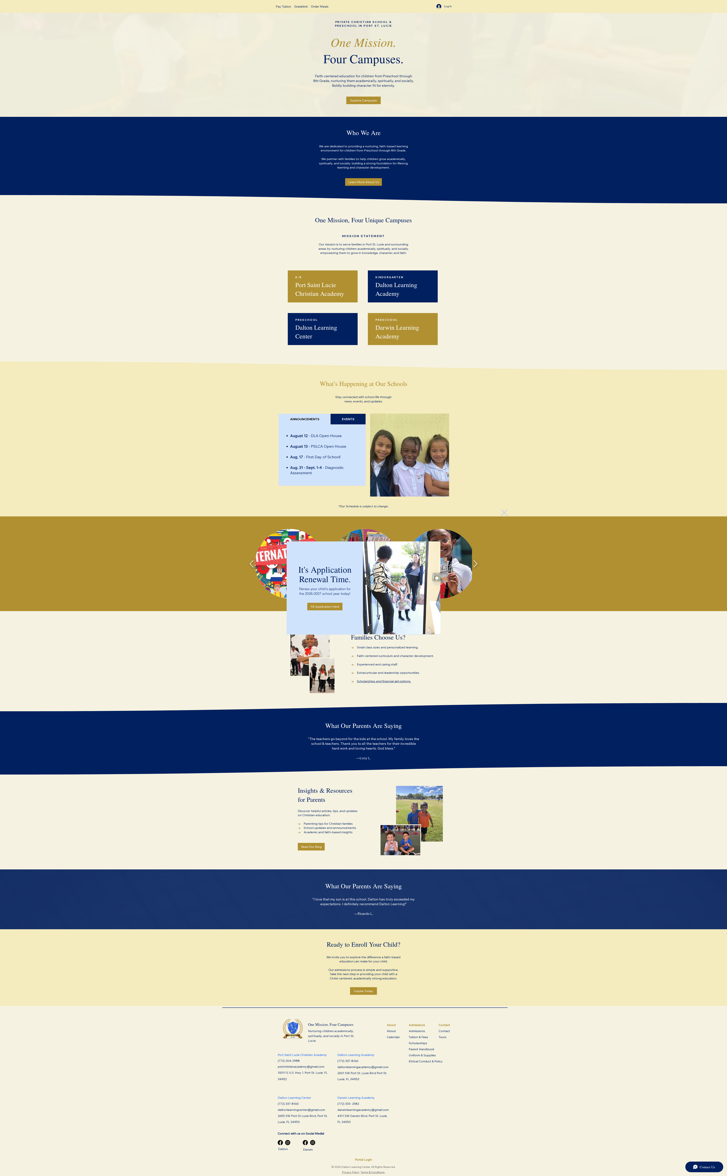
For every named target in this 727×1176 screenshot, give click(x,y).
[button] (504, 512)
